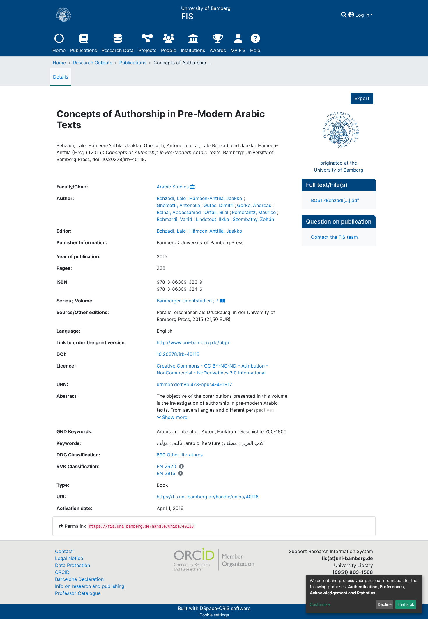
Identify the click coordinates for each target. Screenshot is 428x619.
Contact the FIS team (334, 237)
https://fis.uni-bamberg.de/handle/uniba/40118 (208, 497)
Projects (147, 50)
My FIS (238, 50)
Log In (362, 15)
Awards (218, 50)
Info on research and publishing (89, 586)
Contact (64, 551)
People (168, 50)
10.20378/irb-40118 (178, 354)
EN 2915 (166, 473)
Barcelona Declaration (79, 579)
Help (255, 50)
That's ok (405, 604)
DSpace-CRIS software (225, 608)
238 (161, 268)
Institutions (193, 50)
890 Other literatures (180, 455)
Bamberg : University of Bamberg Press (200, 242)
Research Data (118, 50)
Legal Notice (69, 558)
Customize (320, 604)
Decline (385, 604)
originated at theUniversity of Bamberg (338, 166)
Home (59, 50)
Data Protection (72, 565)
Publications (83, 50)
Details (60, 77)
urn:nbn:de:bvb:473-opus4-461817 (194, 384)
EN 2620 (166, 466)
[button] (351, 14)
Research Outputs (92, 62)
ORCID (62, 572)
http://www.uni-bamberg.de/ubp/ (193, 342)
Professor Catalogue (77, 593)
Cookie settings (214, 614)
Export (361, 98)
